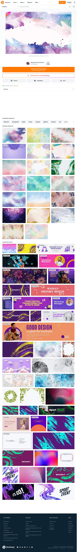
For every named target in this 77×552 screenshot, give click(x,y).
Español (69, 523)
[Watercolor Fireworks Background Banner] (24, 276)
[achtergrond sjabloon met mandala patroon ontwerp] (14, 151)
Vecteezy (5, 523)
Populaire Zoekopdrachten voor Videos (33, 535)
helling (66, 122)
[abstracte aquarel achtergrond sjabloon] (14, 183)
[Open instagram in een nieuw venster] (20, 547)
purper (30, 122)
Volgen (47, 64)
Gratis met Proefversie (38, 69)
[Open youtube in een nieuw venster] (32, 547)
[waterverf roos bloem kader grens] (66, 458)
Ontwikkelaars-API (8, 532)
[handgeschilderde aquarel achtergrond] (14, 199)
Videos (22, 2)
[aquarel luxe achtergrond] (62, 167)
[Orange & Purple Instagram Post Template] (38, 423)
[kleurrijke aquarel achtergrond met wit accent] (36, 231)
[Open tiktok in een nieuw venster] (27, 547)
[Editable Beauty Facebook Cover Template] (56, 261)
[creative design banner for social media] (38, 332)
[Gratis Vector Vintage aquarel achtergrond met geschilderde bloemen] (13, 231)
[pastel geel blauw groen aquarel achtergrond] (38, 135)
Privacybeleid (61, 547)
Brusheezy (6, 521)
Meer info (6, 89)
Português (69, 526)
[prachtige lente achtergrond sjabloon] (62, 135)
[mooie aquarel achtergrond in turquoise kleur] (38, 183)
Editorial (29, 2)
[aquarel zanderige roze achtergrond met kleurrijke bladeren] (62, 199)
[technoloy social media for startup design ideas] (20, 261)
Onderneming (7, 528)
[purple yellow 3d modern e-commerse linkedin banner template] (55, 248)
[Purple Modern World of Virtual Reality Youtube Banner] (61, 276)
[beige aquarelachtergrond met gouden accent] (38, 215)
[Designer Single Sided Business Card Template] (17, 441)
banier (23, 122)
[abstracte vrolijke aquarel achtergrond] (62, 183)
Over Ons (50, 526)
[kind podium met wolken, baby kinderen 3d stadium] (16, 365)
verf (60, 122)
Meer (36, 2)
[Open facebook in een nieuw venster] (17, 547)
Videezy (5, 526)
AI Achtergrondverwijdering (10, 538)
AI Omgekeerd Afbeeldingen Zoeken (8, 535)
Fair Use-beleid (69, 547)
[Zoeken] (68, 7)
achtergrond (15, 122)
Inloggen (68, 2)
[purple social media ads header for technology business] (58, 316)
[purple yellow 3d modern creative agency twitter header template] (32, 303)
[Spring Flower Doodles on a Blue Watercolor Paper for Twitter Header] (54, 380)
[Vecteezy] (2, 2)
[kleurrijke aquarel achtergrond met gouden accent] (38, 167)
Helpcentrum (51, 521)
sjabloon (45, 122)
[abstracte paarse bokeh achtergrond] (14, 215)
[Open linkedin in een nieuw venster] (22, 547)
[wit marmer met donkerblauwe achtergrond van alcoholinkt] (62, 215)
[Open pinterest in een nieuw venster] (24, 547)
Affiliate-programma (30, 526)
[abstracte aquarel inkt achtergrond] (14, 135)
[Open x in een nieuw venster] (29, 547)
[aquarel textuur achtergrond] (14, 167)
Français (69, 530)
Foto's (15, 2)
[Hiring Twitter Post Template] (63, 303)
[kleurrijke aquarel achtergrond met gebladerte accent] (38, 151)
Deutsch (69, 528)
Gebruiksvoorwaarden (52, 547)
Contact (50, 523)
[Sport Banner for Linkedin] (56, 410)
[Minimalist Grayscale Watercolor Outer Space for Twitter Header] (53, 365)
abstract (53, 122)
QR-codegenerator (8, 540)
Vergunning (28, 521)
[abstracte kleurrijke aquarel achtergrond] (62, 151)
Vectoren (7, 2)
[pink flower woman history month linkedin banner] (52, 290)
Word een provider (50, 528)
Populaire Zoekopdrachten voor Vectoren (33, 528)
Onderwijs (6, 530)
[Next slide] (71, 122)
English (69, 521)
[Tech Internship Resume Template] (7, 303)
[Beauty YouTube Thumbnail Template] (16, 423)
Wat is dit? (16, 85)
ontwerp (37, 122)
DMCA (26, 523)
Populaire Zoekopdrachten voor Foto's (33, 532)
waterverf (6, 122)
